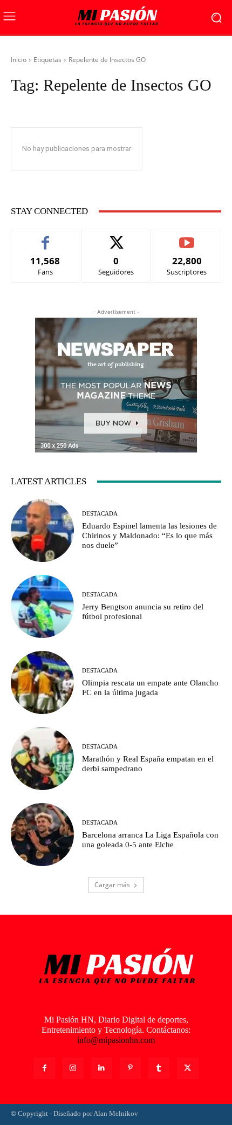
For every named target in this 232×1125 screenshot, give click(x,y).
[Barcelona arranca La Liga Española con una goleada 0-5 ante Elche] (42, 834)
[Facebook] (43, 1068)
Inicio (18, 59)
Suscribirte (187, 237)
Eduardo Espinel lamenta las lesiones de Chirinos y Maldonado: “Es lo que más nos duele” (149, 536)
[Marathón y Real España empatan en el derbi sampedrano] (42, 758)
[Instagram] (73, 1068)
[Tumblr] (158, 1068)
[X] (187, 1068)
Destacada (100, 514)
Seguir (116, 237)
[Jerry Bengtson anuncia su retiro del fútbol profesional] (42, 606)
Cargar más (112, 884)
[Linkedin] (101, 1068)
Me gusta (45, 237)
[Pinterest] (130, 1068)
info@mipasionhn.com (116, 1040)
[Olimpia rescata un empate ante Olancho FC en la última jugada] (42, 682)
